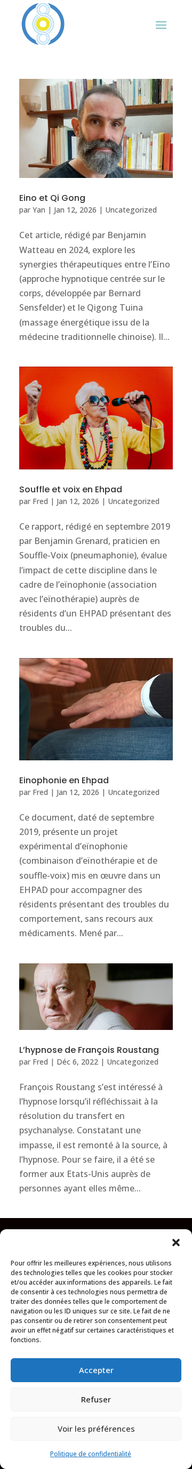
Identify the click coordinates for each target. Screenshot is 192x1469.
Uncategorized (131, 210)
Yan (39, 210)
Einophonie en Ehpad (64, 780)
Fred (40, 501)
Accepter (96, 1370)
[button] (176, 1242)
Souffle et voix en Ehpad (70, 489)
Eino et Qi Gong (52, 198)
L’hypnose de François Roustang (89, 1050)
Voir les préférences (96, 1428)
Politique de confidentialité (90, 1453)
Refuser (96, 1399)
